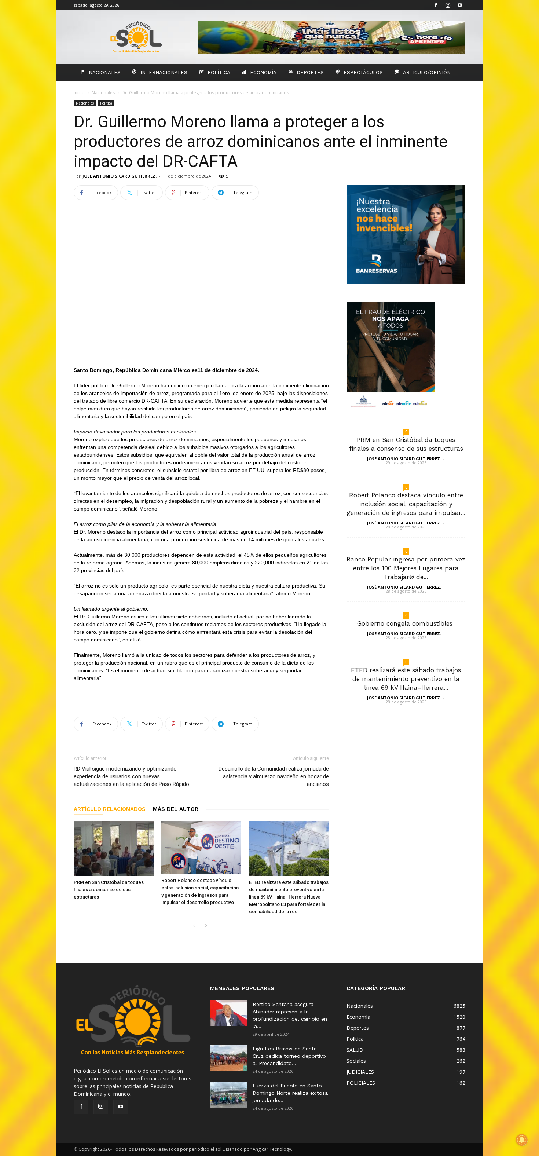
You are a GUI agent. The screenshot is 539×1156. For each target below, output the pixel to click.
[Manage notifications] (522, 1140)
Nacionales (105, 72)
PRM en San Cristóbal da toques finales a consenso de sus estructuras (109, 889)
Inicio (79, 92)
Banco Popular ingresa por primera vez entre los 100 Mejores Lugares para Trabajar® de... (405, 568)
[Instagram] (447, 5)
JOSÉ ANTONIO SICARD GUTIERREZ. (119, 176)
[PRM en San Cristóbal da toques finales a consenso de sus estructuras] (114, 848)
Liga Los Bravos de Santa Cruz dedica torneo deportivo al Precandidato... (289, 1056)
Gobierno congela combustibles (406, 623)
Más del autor (175, 809)
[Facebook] (435, 5)
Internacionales (163, 72)
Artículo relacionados (110, 809)
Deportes (310, 72)
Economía (263, 72)
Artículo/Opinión (427, 72)
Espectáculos (363, 72)
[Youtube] (459, 5)
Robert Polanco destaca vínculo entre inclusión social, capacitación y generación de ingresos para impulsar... (406, 503)
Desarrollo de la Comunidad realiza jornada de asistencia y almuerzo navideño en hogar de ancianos (274, 776)
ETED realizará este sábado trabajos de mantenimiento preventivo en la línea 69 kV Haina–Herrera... (406, 678)
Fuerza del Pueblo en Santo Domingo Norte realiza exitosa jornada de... (290, 1093)
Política (219, 72)
